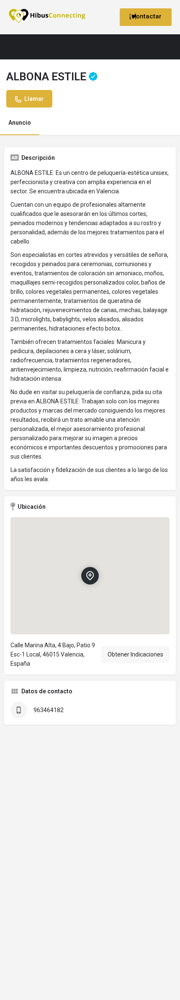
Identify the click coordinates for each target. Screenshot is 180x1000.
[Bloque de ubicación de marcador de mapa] (90, 575)
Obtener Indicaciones (135, 654)
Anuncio (19, 122)
